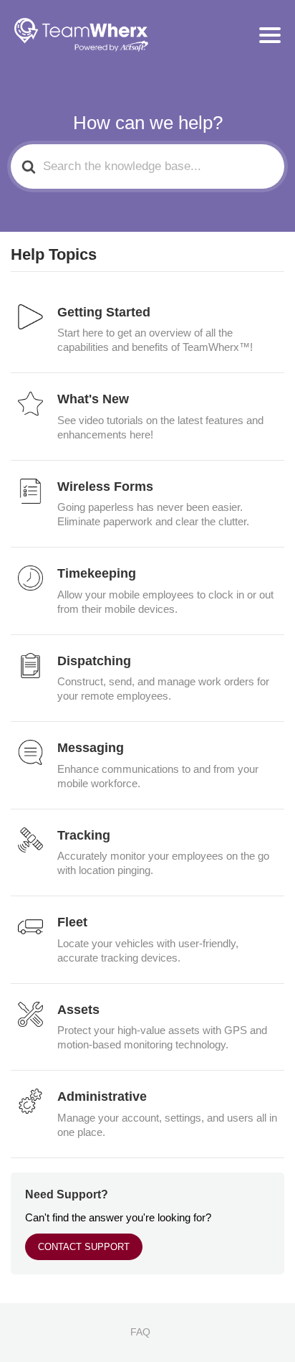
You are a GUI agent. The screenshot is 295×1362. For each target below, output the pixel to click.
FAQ (140, 1332)
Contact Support (84, 1246)
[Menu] (270, 35)
